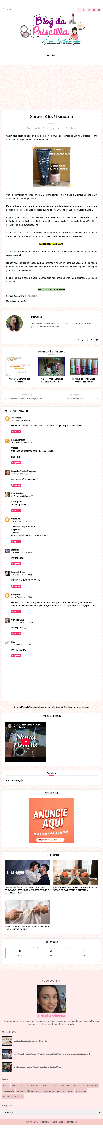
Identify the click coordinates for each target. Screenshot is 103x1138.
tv (27, 1085)
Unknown (15, 518)
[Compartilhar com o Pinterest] (36, 296)
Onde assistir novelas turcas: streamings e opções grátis (37, 1067)
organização (8, 1091)
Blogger (85, 707)
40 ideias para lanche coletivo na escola (30, 1041)
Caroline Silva (17, 620)
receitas (46, 1085)
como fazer (66, 1085)
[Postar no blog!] (28, 296)
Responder (16, 431)
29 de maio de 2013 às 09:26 (21, 443)
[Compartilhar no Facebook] (33, 296)
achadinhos (81, 1091)
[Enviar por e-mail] (26, 296)
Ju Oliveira (16, 417)
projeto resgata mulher (13, 1096)
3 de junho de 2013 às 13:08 (21, 597)
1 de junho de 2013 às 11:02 (21, 521)
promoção (35, 128)
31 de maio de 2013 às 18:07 (21, 496)
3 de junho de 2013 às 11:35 (21, 575)
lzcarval (15, 550)
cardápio (20, 1091)
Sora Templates (44, 1122)
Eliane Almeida (18, 440)
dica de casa (92, 1085)
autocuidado (79, 1085)
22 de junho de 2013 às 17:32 (22, 645)
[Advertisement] (51, 91)
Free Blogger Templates (65, 1122)
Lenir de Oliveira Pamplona (23, 471)
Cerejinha (15, 594)
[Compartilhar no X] (31, 296)
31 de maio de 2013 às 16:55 (21, 474)
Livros (55, 1085)
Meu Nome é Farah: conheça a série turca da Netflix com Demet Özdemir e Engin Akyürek (52, 1054)
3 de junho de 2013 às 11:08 (21, 553)
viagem (70, 1091)
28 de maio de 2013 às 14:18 (21, 420)
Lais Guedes (17, 493)
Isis (13, 642)
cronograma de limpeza (53, 1091)
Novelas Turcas (33, 1091)
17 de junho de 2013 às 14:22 (22, 622)
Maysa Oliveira (18, 572)
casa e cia (35, 1085)
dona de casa (17, 1085)
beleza (6, 1085)
